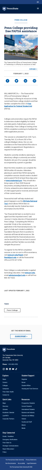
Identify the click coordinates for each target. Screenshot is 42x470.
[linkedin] (25, 81)
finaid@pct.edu (10, 257)
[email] (34, 81)
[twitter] (16, 81)
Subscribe (20, 336)
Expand (32, 69)
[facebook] (7, 81)
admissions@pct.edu (17, 275)
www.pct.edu (30, 273)
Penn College (21, 20)
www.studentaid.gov (14, 181)
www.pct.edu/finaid (15, 255)
